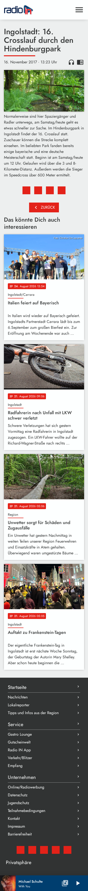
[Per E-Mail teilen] (62, 190)
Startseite (17, 687)
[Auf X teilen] (38, 190)
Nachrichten (18, 697)
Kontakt (14, 818)
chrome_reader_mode (80, 62)
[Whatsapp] (56, 850)
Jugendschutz (18, 803)
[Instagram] (44, 850)
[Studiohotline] (67, 850)
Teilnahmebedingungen (26, 810)
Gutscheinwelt (19, 742)
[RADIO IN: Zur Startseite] (38, 10)
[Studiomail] (20, 850)
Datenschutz (17, 795)
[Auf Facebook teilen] (26, 190)
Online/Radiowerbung (26, 787)
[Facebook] (32, 850)
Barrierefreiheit (20, 834)
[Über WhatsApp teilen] (50, 190)
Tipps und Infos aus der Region (33, 713)
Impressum (16, 826)
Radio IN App (19, 750)
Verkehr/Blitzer (20, 758)
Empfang (15, 765)
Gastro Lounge (20, 734)
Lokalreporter (18, 705)
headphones (71, 62)
